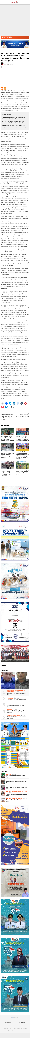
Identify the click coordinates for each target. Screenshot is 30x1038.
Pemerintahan (10, 698)
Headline (17, 702)
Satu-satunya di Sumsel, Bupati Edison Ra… (16, 782)
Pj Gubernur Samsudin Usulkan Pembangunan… (15, 706)
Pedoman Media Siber (22, 1020)
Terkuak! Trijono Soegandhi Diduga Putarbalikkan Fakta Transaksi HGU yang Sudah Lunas (6, 472)
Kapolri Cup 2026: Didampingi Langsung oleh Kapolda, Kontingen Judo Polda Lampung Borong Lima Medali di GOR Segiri (22, 455)
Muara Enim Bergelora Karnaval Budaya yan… (16, 788)
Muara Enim (14, 786)
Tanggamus (24, 791)
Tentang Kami (22, 1022)
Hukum (19, 690)
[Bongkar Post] (15, 2)
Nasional (21, 702)
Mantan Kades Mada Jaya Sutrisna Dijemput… (16, 717)
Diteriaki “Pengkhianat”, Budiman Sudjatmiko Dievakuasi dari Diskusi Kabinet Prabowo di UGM (22, 438)
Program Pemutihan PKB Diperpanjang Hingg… (16, 800)
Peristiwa (12, 715)
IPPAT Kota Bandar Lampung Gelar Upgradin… (15, 776)
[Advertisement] (15, 20)
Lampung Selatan (22, 697)
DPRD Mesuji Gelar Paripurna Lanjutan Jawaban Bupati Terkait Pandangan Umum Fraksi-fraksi (7, 416)
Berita (16, 690)
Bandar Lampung (10, 690)
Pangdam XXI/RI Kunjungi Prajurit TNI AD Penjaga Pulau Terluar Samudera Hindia (22, 472)
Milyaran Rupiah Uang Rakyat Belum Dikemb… (17, 711)
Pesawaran (13, 691)
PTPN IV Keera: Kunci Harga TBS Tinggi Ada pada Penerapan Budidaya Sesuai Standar (7, 438)
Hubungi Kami (7, 1022)
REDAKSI (8, 1020)
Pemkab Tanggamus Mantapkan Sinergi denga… (16, 794)
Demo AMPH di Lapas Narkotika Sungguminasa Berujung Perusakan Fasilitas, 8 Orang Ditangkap (7, 454)
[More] (5, 88)
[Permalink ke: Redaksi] (2, 63)
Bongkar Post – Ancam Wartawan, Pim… (16, 693)
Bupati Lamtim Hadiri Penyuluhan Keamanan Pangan (22, 414)
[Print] (2, 88)
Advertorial (8, 774)
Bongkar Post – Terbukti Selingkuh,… (17, 699)
